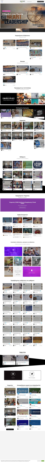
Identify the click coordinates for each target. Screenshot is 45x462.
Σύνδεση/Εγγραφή (29, 1)
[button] (1, 15)
